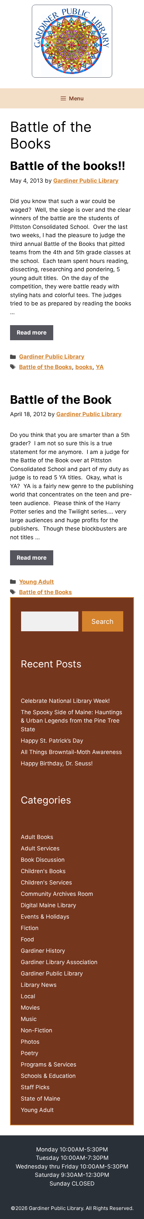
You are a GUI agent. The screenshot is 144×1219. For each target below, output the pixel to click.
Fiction (30, 928)
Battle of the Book (61, 399)
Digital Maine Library (48, 905)
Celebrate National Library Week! (65, 700)
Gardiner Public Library (51, 356)
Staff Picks (35, 1087)
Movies (30, 1007)
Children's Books (43, 871)
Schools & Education (48, 1075)
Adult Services (40, 848)
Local (28, 996)
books (83, 367)
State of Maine (40, 1098)
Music (29, 1019)
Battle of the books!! (67, 166)
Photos (30, 1041)
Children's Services (46, 882)
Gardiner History (43, 950)
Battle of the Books (45, 367)
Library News (39, 984)
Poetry (29, 1053)
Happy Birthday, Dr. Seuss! (57, 763)
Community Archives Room (57, 893)
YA (100, 367)
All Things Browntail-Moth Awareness (71, 752)
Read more (32, 332)
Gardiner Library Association (59, 962)
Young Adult (36, 581)
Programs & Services (48, 1064)
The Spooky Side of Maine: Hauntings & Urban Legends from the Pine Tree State (71, 721)
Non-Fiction (36, 1030)
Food (27, 939)
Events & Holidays (45, 916)
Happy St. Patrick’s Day (52, 740)
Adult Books (37, 837)
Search (102, 622)
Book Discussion (43, 859)
